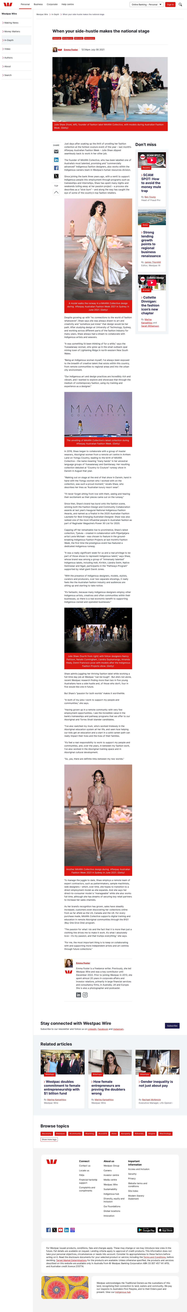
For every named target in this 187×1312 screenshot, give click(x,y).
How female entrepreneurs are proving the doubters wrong (108, 1087)
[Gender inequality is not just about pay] (157, 1073)
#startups (49, 1074)
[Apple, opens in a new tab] (165, 1230)
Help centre (68, 4)
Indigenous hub (111, 1194)
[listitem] (62, 1079)
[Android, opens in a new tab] (146, 1230)
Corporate (52, 4)
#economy (46, 1133)
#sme (145, 225)
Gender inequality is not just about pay (156, 1084)
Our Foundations (112, 1206)
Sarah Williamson (150, 326)
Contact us (84, 1165)
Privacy (132, 1178)
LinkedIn (92, 1029)
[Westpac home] (8, 4)
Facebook (103, 1029)
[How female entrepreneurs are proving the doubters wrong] (110, 1073)
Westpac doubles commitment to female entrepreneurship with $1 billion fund (62, 1087)
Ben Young (150, 197)
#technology (165, 1133)
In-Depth (8, 40)
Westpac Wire (9, 13)
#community (75, 1133)
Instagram (118, 1029)
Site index (133, 1191)
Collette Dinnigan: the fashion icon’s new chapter (150, 305)
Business (38, 4)
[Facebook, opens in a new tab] (48, 1230)
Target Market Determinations (71, 1260)
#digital (151, 1133)
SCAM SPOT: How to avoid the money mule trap (151, 183)
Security (132, 1173)
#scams (146, 167)
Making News (11, 22)
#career (146, 290)
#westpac (60, 1133)
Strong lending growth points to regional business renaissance (151, 244)
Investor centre (111, 1175)
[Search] (180, 4)
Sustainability (110, 1189)
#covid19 (103, 1133)
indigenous (67, 38)
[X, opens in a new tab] (54, 1230)
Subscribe (172, 1025)
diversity (79, 38)
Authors (8, 57)
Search (7, 75)
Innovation (109, 1215)
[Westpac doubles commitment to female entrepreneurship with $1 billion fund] (62, 1073)
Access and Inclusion (138, 1169)
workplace (89, 38)
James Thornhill (153, 262)
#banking (89, 1133)
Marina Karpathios (56, 1099)
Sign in (170, 4)
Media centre (110, 1179)
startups (57, 38)
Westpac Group (111, 1165)
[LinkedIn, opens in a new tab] (66, 1230)
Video (7, 49)
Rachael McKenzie (151, 1099)
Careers (108, 1170)
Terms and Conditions (154, 1257)
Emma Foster (71, 49)
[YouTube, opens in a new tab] (60, 1230)
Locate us (84, 1170)
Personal (25, 4)
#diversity (139, 1133)
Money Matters (12, 31)
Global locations (112, 1211)
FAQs (81, 1175)
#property (125, 1133)
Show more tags (49, 1139)
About (7, 66)
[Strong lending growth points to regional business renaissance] (152, 224)
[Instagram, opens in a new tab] (72, 1230)
